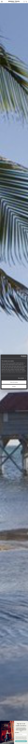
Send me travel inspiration (21, 741)
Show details (21, 378)
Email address (17, 732)
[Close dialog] (27, 722)
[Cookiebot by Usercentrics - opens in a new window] (21, 356)
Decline (14, 386)
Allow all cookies (14, 382)
